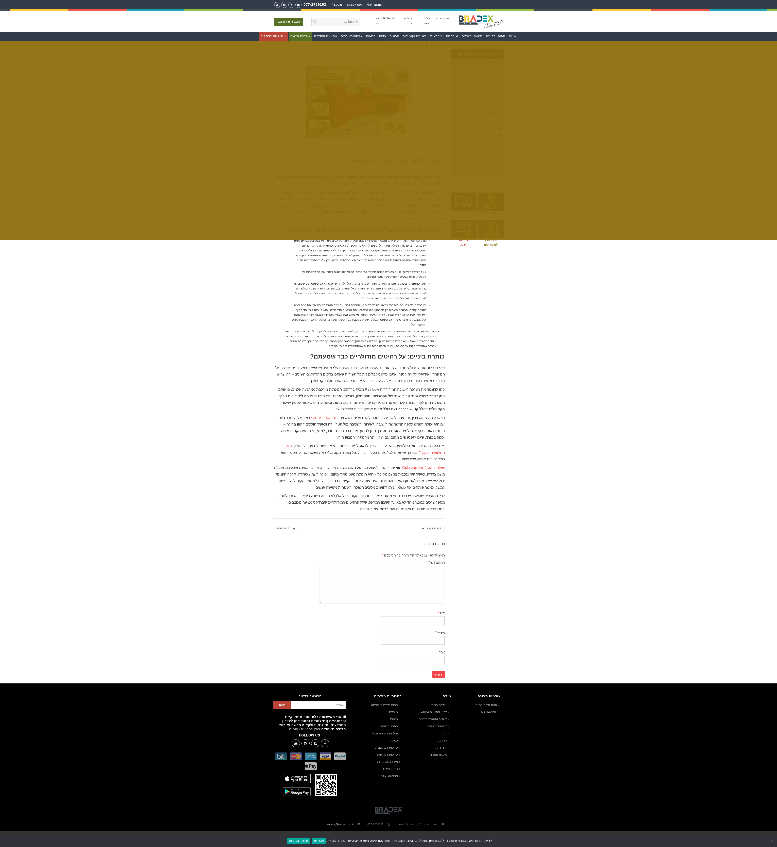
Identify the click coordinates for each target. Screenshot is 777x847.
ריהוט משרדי (389, 768)
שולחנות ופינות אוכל (385, 733)
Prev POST (284, 528)
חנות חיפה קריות (486, 705)
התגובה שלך (435, 562)
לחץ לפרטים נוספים (304, 729)
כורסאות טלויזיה (387, 754)
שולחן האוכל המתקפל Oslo (423, 468)
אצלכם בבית (439, 705)
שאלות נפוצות (438, 754)
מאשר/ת (319, 840)
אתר (442, 652)
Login (338, 4)
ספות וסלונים (389, 726)
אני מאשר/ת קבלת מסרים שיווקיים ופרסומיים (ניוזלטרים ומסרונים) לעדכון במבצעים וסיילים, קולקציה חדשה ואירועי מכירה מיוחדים (312, 723)
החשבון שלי (374, 4)
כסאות (394, 740)
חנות (435, 18)
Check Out (355, 4)
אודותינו (445, 18)
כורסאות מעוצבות (386, 747)
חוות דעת (441, 747)
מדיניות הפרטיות (298, 840)
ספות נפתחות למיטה (384, 705)
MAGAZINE (388, 18)
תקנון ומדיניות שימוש (434, 712)
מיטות (394, 719)
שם (441, 613)
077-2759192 (315, 4)
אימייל (439, 632)
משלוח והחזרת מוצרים (433, 719)
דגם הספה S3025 (324, 418)
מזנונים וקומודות (387, 761)
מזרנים (393, 712)
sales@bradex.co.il (339, 824)
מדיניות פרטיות (437, 726)
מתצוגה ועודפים (388, 776)
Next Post (433, 528)
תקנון (444, 733)
